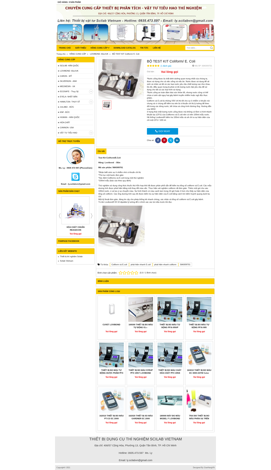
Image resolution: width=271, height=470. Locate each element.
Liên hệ (157, 48)
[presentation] (59, 215)
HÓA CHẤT (65, 122)
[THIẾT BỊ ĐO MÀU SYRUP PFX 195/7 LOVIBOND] (140, 355)
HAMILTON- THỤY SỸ (70, 102)
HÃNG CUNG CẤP (99, 48)
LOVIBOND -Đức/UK (69, 71)
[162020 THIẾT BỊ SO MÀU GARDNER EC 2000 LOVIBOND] (140, 400)
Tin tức (144, 48)
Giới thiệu (80, 48)
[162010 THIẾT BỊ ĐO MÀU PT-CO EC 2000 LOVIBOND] (111, 400)
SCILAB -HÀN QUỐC (69, 65)
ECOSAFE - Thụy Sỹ (69, 91)
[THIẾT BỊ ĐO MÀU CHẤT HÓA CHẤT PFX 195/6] (170, 355)
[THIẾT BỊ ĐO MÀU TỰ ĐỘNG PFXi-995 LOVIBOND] (199, 309)
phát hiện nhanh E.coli (141, 264)
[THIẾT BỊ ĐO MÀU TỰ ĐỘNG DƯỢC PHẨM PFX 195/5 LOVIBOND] (111, 355)
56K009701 (185, 264)
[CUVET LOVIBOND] (111, 309)
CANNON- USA (67, 127)
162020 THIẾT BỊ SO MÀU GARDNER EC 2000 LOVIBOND (141, 418)
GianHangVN (209, 468)
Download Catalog (125, 48)
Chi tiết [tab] (101, 151)
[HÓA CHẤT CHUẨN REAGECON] (75, 210)
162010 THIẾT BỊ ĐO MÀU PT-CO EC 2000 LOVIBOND (111, 418)
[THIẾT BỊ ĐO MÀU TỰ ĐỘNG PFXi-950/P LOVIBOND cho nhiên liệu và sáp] (170, 309)
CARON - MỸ (66, 76)
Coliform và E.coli (119, 264)
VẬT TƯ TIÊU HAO (68, 133)
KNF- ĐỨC (65, 112)
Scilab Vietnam (66, 261)
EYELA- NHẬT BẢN (68, 96)
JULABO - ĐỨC (67, 107)
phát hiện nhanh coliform (165, 264)
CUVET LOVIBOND (111, 324)
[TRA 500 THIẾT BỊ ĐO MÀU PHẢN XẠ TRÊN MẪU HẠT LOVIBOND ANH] (199, 400)
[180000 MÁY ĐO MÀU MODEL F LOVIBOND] (170, 400)
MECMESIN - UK (67, 86)
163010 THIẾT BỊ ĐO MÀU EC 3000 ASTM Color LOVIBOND (199, 373)
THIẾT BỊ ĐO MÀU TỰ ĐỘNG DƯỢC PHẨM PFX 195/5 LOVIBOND (111, 373)
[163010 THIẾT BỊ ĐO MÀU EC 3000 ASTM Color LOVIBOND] (199, 355)
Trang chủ (65, 48)
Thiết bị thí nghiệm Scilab (71, 256)
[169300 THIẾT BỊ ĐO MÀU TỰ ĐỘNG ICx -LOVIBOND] (140, 309)
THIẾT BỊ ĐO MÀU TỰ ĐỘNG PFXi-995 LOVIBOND (199, 327)
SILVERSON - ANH (68, 81)
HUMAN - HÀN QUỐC (70, 117)
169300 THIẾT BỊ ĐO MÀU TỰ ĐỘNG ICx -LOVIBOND (141, 327)
